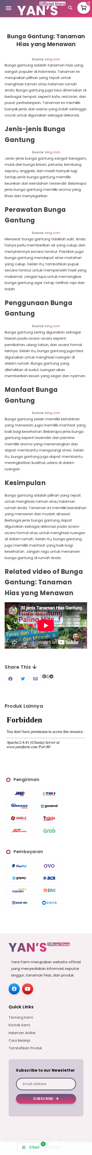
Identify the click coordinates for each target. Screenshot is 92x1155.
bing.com (52, 59)
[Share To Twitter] (23, 679)
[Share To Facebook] (10, 679)
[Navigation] (8, 8)
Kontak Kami (19, 1025)
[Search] (71, 8)
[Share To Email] (35, 679)
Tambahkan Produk (25, 1048)
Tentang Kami (21, 1017)
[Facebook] (14, 988)
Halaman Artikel (22, 1033)
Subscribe (43, 1098)
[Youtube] (27, 988)
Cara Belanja (19, 1040)
